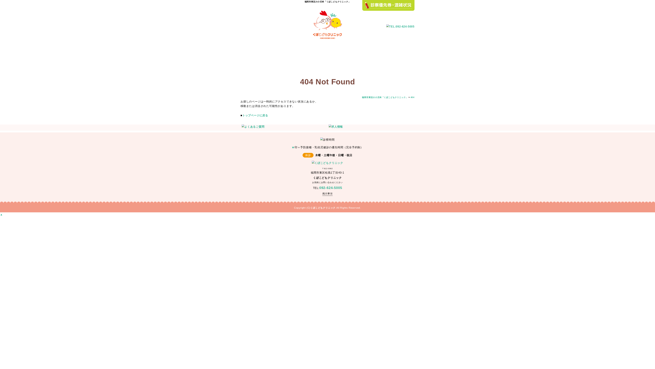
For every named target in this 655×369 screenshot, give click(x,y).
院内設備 (361, 58)
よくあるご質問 (336, 58)
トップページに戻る (255, 115)
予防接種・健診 (305, 58)
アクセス (404, 58)
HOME (250, 58)
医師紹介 (383, 58)
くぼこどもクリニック (323, 207)
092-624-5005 (330, 188)
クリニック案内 (274, 58)
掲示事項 (327, 193)
